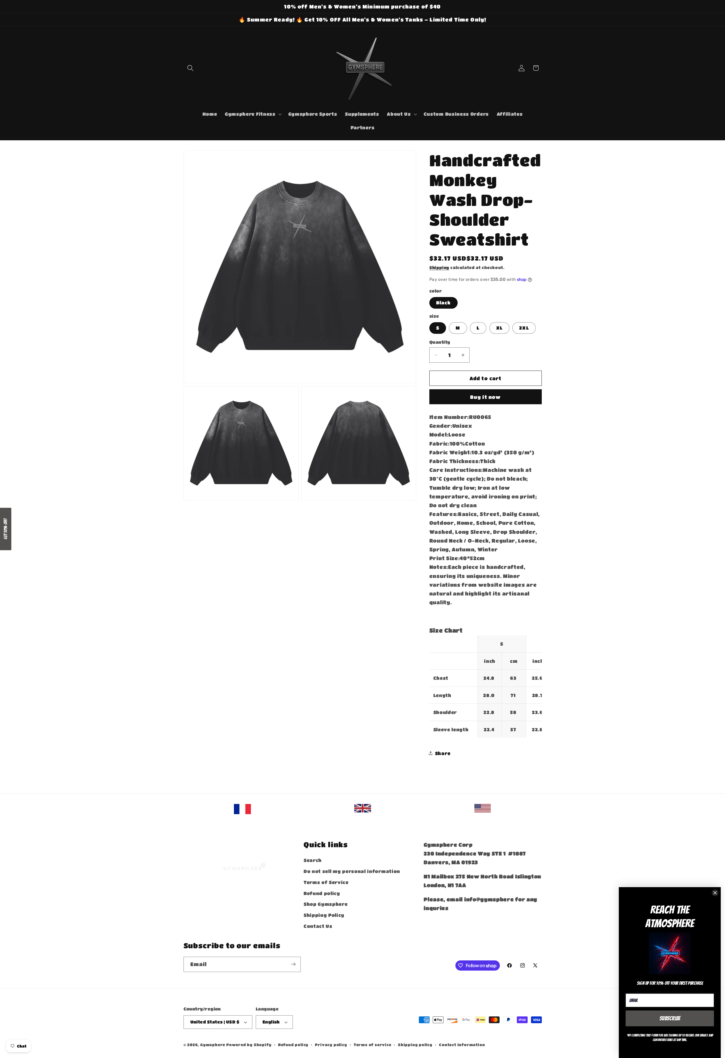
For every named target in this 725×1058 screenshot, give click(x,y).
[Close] (715, 892)
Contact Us (318, 926)
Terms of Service (326, 882)
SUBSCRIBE (670, 1018)
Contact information (462, 1045)
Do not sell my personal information (352, 871)
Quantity (439, 342)
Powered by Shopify (249, 1045)
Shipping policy (415, 1045)
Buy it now (485, 397)
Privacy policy (331, 1045)
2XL (524, 327)
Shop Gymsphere (326, 904)
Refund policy (322, 893)
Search (313, 860)
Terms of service (372, 1045)
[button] (191, 68)
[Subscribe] (293, 964)
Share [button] (442, 753)
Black (443, 302)
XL (499, 327)
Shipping (439, 267)
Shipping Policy (324, 915)
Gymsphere (212, 1045)
